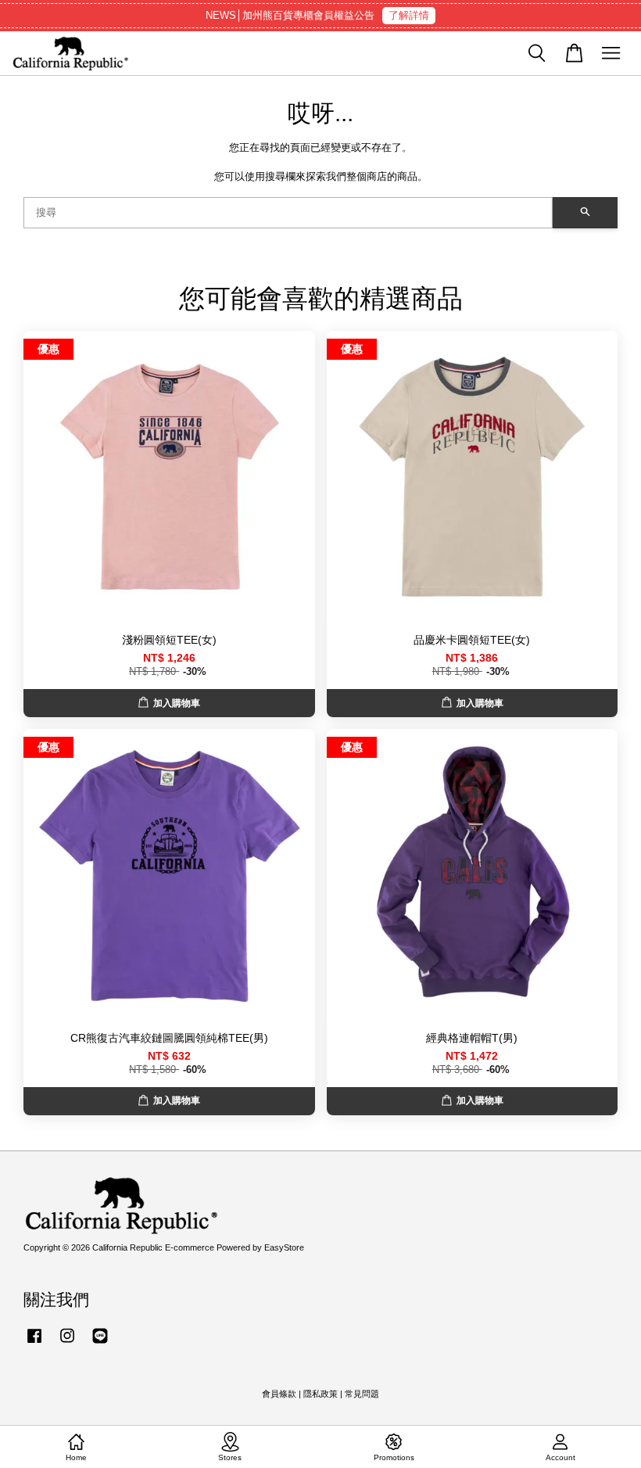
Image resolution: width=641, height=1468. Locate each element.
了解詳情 (409, 15)
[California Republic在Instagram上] (67, 1343)
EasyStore (284, 1247)
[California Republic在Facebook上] (34, 1343)
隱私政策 (320, 1393)
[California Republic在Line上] (100, 1343)
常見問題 (362, 1393)
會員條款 (279, 1393)
